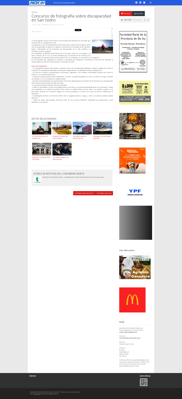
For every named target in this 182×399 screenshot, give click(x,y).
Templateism (37, 394)
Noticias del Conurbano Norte (64, 3)
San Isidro (34, 12)
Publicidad (126, 14)
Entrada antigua (104, 193)
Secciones (139, 14)
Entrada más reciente (84, 193)
